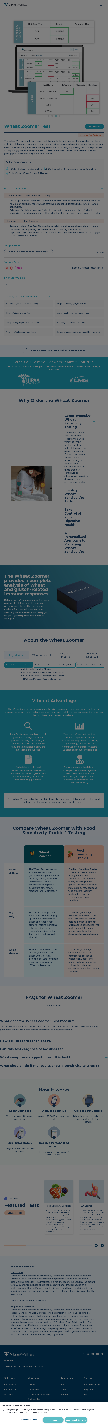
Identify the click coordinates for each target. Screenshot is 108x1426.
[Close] (105, 1405)
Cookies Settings (30, 1420)
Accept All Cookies (76, 1420)
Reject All (53, 1420)
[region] (54, 1414)
